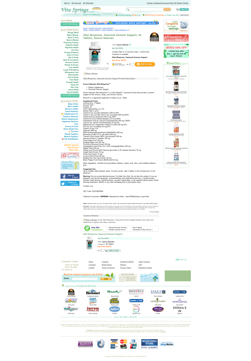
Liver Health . (74, 67)
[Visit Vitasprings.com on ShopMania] (166, 345)
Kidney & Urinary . (72, 65)
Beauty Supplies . (72, 134)
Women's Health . (72, 109)
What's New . (74, 150)
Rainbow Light (136, 313)
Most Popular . (73, 147)
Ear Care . (75, 50)
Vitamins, (67, 117)
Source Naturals (107, 30)
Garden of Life (180, 296)
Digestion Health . (72, 47)
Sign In (67, 3)
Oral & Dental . (73, 77)
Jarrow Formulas (93, 313)
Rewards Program (145, 268)
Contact (92, 268)
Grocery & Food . (72, 126)
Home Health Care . (71, 129)
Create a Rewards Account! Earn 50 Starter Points (167, 3)
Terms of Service (108, 268)
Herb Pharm (158, 304)
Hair (70, 57)
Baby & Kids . (73, 104)
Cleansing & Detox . (71, 43)
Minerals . (75, 117)
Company (92, 265)
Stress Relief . (73, 90)
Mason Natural (115, 296)
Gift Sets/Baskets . (71, 139)
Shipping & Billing (127, 262)
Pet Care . (75, 131)
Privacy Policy (125, 268)
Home (85, 28)
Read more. (163, 331)
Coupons (105, 262)
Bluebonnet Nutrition (93, 296)
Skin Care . (75, 87)
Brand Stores (107, 265)
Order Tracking (144, 262)
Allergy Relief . (73, 33)
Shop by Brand (94, 30)
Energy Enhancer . (71, 52)
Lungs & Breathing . (71, 70)
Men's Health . (73, 106)
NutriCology (71, 313)
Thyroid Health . (73, 92)
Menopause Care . (72, 72)
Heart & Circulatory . (71, 60)
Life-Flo (158, 313)
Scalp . (76, 57)
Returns (123, 265)
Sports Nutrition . (72, 111)
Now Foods (71, 304)
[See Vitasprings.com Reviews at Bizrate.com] (149, 348)
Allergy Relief (107, 28)
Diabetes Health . (72, 45)
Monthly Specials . (71, 145)
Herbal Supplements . (70, 119)
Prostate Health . (72, 82)
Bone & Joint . (73, 38)
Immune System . (72, 62)
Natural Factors (115, 304)
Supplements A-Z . (71, 114)
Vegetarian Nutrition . (70, 121)
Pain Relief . (74, 80)
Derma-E (179, 313)
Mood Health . (73, 75)
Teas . (76, 124)
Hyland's (114, 313)
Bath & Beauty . (73, 35)
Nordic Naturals (158, 296)
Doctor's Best (92, 304)
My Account (76, 3)
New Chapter (179, 304)
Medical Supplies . (71, 136)
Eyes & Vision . (73, 55)
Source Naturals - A (121, 30)
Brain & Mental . (73, 40)
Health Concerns (95, 28)
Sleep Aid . (75, 85)
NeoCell (136, 296)
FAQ (140, 265)
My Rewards (88, 3)
